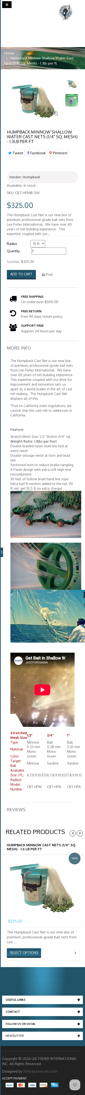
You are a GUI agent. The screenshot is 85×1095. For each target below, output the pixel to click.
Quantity (13, 251)
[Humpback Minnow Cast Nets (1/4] (42, 885)
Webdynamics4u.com (40, 1071)
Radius (12, 243)
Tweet (17, 153)
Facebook (37, 153)
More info (19, 347)
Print (49, 275)
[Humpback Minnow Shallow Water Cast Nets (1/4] (71, 83)
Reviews (16, 809)
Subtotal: (13, 262)
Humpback (31, 177)
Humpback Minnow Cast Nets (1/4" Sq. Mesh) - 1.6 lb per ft (41, 847)
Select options (24, 952)
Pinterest (60, 153)
